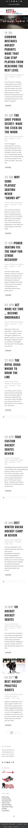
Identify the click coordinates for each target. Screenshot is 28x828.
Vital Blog (4, 809)
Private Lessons (6, 803)
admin (6, 77)
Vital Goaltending (6, 799)
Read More (8, 105)
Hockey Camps (5, 797)
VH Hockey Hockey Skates (11, 613)
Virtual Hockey (5, 811)
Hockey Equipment (13, 460)
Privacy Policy (19, 824)
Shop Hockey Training (7, 807)
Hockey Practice (18, 694)
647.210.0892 (16, 4)
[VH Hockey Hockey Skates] (14, 592)
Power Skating (18, 264)
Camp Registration (6, 801)
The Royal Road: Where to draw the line (13, 368)
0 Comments (12, 77)
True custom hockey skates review (13, 445)
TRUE (20, 460)
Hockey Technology (15, 626)
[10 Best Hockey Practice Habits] (14, 666)
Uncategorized (18, 75)
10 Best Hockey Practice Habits (13, 683)
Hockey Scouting (19, 322)
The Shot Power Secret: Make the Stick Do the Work (13, 123)
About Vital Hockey (6, 805)
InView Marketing (21, 826)
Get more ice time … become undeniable (14, 311)
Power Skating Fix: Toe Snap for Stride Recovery (13, 251)
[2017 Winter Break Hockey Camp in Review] (14, 508)
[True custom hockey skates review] (14, 424)
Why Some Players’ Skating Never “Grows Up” (13, 187)
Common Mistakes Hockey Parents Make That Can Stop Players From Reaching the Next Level (14, 53)
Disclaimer (10, 826)
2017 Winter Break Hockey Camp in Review (14, 528)
